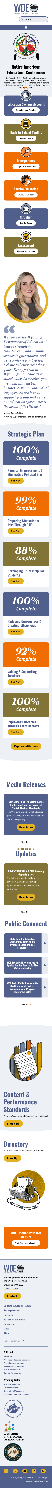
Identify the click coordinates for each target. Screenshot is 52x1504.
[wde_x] (15, 1469)
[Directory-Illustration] (14, 1266)
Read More (26, 827)
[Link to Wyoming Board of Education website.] (26, 1430)
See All (24, 842)
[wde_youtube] (24, 1469)
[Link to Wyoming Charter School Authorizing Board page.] (26, 1452)
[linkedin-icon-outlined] (34, 1469)
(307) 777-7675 (11, 1288)
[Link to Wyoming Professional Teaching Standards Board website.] (26, 1408)
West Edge (43, 1481)
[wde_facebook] (6, 1469)
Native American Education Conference (26, 69)
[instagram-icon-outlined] (43, 1469)
